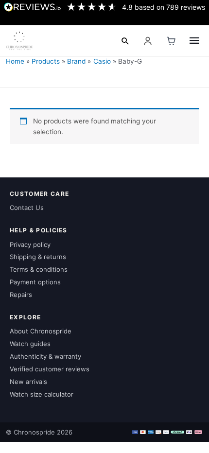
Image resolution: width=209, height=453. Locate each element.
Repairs (21, 294)
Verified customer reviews (49, 369)
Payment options (35, 282)
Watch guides (30, 344)
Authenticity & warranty (45, 356)
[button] (125, 41)
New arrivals (28, 381)
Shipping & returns (38, 257)
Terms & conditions (39, 269)
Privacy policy (30, 244)
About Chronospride (40, 331)
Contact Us (27, 207)
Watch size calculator (41, 394)
